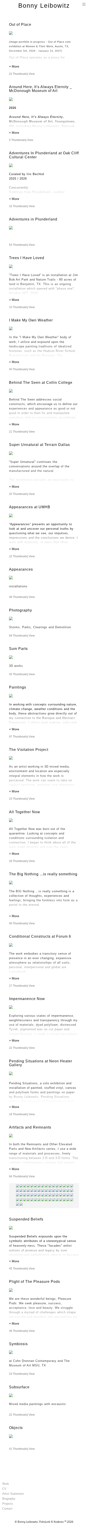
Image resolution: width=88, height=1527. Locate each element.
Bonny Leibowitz (44, 5)
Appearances (21, 569)
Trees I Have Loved (26, 258)
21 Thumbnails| (22, 431)
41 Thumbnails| (22, 1448)
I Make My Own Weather (31, 320)
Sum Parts (18, 649)
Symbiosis (18, 1344)
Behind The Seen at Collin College (40, 382)
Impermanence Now (27, 999)
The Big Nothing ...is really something (43, 874)
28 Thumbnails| (22, 861)
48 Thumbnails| (22, 597)
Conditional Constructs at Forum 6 (40, 936)
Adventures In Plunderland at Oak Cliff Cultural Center (44, 155)
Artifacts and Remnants (30, 1127)
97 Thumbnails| (22, 736)
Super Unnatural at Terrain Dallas (39, 445)
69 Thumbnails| (22, 635)
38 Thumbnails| (22, 1331)
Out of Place (20, 24)
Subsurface (19, 1387)
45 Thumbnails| (22, 674)
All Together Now (24, 812)
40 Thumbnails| (22, 369)
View (32, 73)
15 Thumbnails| (22, 307)
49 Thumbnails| (22, 923)
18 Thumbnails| (22, 1114)
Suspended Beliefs (26, 1219)
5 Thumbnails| (21, 140)
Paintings (17, 687)
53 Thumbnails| (22, 244)
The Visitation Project (28, 750)
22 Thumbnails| (22, 73)
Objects (16, 1428)
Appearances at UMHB (29, 507)
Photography (20, 610)
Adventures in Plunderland (33, 219)
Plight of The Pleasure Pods (34, 1281)
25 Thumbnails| (22, 494)
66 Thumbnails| (22, 1176)
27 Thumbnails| (22, 985)
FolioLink (44, 1522)
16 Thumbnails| (22, 206)
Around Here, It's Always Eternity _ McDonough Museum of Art (40, 89)
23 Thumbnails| (22, 798)
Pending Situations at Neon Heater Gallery (40, 1063)
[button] (44, 67)
